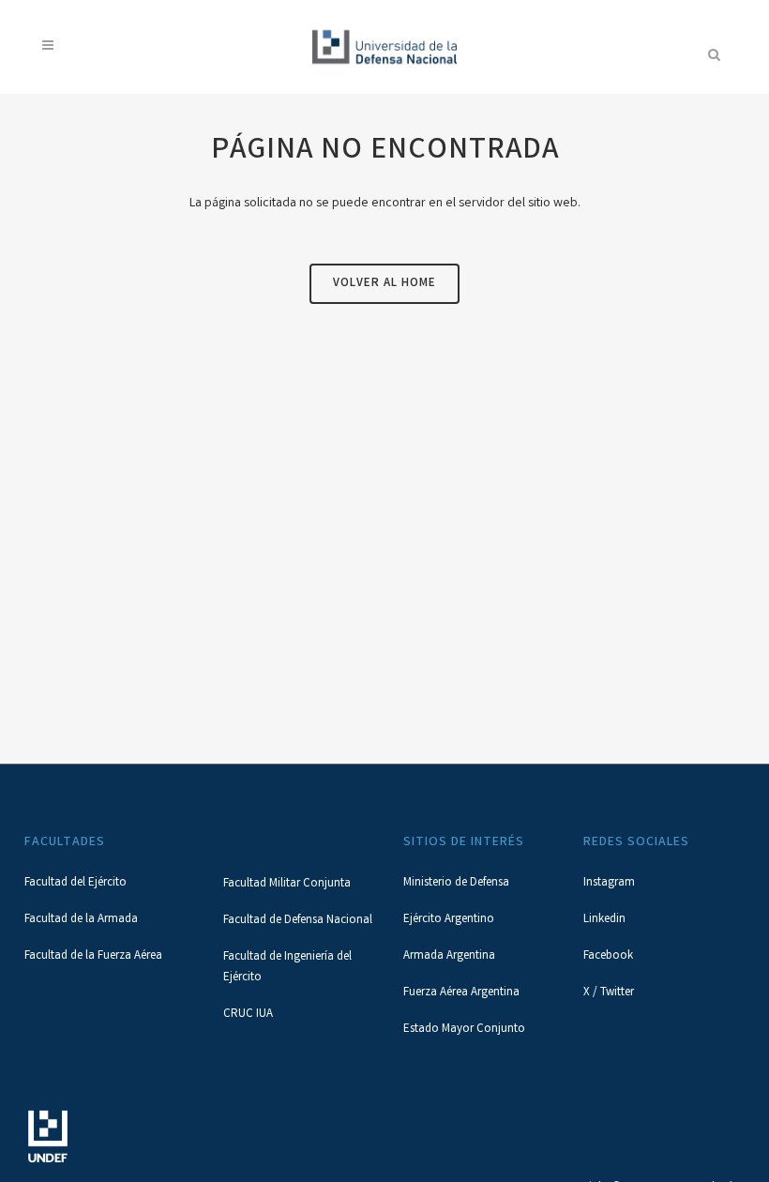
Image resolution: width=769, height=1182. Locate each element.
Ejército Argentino (448, 920)
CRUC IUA (248, 1014)
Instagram (609, 883)
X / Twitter (608, 993)
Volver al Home (384, 284)
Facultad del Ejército (75, 883)
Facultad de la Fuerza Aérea (93, 956)
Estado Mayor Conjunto (464, 1029)
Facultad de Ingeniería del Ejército (287, 967)
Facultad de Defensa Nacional (297, 921)
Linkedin (604, 920)
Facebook (608, 956)
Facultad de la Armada (81, 920)
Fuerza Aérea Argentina (461, 993)
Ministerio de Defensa (456, 883)
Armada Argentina (449, 956)
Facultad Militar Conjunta (287, 884)
